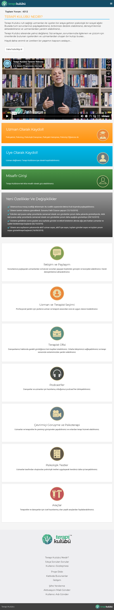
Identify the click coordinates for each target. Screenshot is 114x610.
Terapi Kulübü (7, 606)
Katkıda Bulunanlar (57, 576)
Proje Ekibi (57, 571)
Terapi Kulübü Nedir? (57, 557)
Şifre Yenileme (57, 586)
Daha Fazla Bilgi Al (14, 49)
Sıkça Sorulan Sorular (57, 562)
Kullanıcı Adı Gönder (57, 594)
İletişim (57, 580)
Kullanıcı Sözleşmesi (57, 566)
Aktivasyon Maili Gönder (57, 590)
